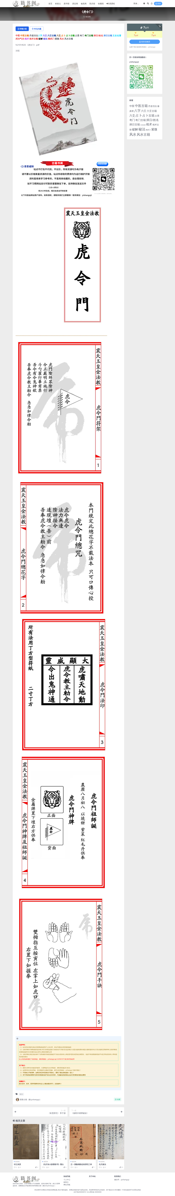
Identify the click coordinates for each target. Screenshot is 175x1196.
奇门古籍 (140, 120)
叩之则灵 (17, 1164)
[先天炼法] (111, 1141)
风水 (132, 134)
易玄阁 (75, 3)
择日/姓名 (152, 120)
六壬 (143, 111)
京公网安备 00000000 (94, 1192)
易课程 (112, 3)
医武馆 (92, 3)
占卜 (139, 115)
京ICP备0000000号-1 (80, 1192)
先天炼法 (102, 1164)
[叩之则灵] (26, 1141)
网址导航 (67, 1184)
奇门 (132, 120)
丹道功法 (152, 106)
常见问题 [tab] (37, 29)
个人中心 (67, 1179)
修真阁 (84, 3)
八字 (137, 110)
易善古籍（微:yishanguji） (30, 1099)
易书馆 (66, 3)
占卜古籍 (148, 115)
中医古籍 (141, 105)
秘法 (21, 1094)
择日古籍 (134, 124)
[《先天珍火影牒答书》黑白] (54, 1141)
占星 (157, 115)
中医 (131, 106)
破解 (135, 129)
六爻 (132, 115)
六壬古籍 (152, 111)
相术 (149, 124)
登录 (159, 4)
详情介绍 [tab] (23, 29)
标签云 (58, 3)
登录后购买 (145, 42)
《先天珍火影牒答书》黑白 (53, 1164)
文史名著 (143, 125)
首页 (50, 3)
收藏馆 (101, 3)
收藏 (118, 1099)
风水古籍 (143, 134)
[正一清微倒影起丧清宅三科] (82, 1141)
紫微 (154, 129)
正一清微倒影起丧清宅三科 (81, 1164)
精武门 (148, 130)
